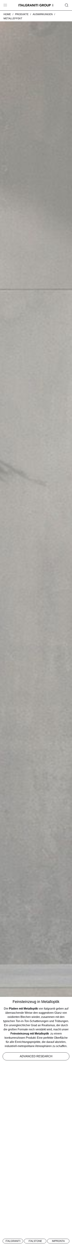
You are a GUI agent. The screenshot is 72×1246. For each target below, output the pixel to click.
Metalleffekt (12, 18)
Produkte (21, 14)
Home (7, 14)
